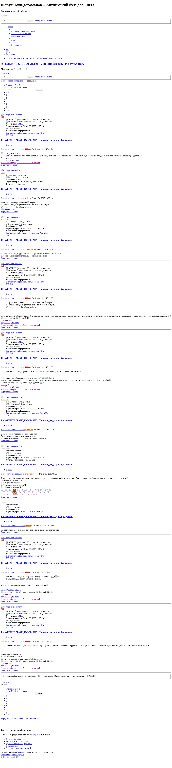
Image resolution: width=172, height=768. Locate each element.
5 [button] (6, 104)
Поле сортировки (47, 676)
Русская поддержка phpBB (12, 755)
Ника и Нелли (25, 69)
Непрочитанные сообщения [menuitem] (23, 31)
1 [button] (6, 94)
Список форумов (13, 739)
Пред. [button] (8, 92)
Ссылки (9, 27)
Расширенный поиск (43, 21)
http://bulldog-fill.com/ (10, 160)
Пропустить (6, 15)
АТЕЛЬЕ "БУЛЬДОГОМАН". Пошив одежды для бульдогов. (42, 63)
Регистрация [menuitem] (11, 54)
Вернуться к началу (9, 165)
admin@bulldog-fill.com (11, 590)
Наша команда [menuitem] (17, 45)
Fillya (16, 69)
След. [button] (8, 110)
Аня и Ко (5, 219)
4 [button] (6, 101)
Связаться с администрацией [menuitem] (18, 748)
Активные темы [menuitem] (18, 36)
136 (19, 455)
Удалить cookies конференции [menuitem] (19, 744)
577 (19, 179)
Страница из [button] (13, 85)
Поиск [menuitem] (14, 40)
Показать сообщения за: (13, 676)
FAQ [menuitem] (8, 49)
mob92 (4, 502)
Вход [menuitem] (8, 52)
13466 (20, 124)
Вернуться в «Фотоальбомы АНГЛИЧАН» (19, 718)
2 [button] (6, 97)
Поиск (30, 21)
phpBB (20, 752)
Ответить (5, 73)
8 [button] (6, 108)
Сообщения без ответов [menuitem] (21, 34)
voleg (3, 173)
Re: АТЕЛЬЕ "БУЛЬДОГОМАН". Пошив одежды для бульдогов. (37, 140)
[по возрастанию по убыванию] (80, 676)
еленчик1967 (6, 448)
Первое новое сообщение (12, 81)
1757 (20, 226)
